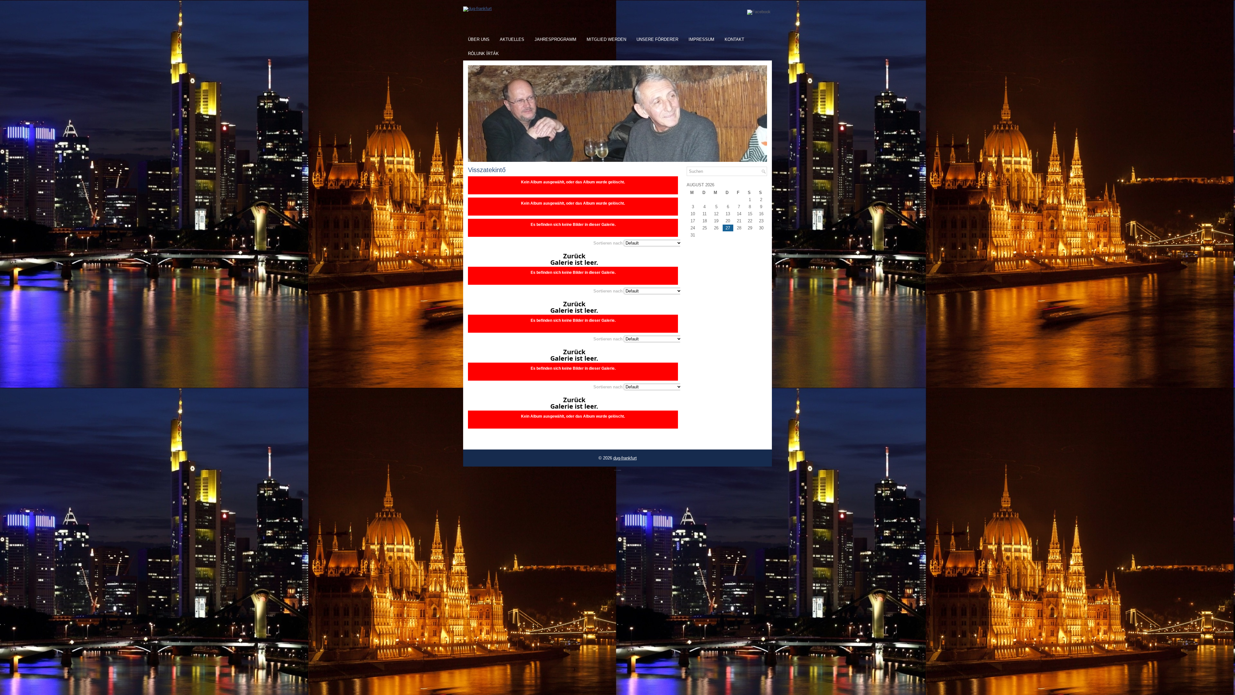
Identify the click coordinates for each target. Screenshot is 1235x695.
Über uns (478, 39)
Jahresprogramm (555, 39)
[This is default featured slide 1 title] (617, 160)
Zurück (574, 256)
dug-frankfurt (625, 458)
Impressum (701, 39)
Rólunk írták (483, 53)
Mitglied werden (606, 39)
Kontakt (734, 39)
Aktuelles (512, 39)
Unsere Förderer (657, 39)
